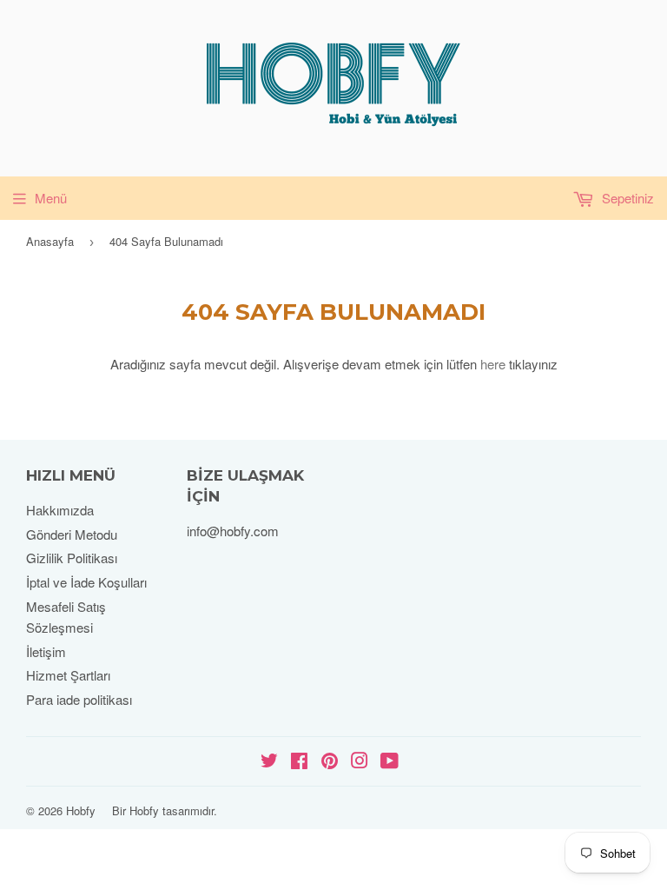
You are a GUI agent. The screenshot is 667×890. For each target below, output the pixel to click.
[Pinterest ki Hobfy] (329, 762)
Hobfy (81, 810)
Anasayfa (50, 241)
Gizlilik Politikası (71, 557)
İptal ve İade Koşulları (86, 582)
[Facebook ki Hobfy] (299, 762)
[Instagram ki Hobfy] (359, 762)
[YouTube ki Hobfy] (389, 762)
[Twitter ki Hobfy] (269, 762)
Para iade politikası (79, 699)
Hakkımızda (60, 510)
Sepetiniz (626, 198)
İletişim (46, 651)
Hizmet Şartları (68, 675)
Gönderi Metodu (71, 534)
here (492, 364)
